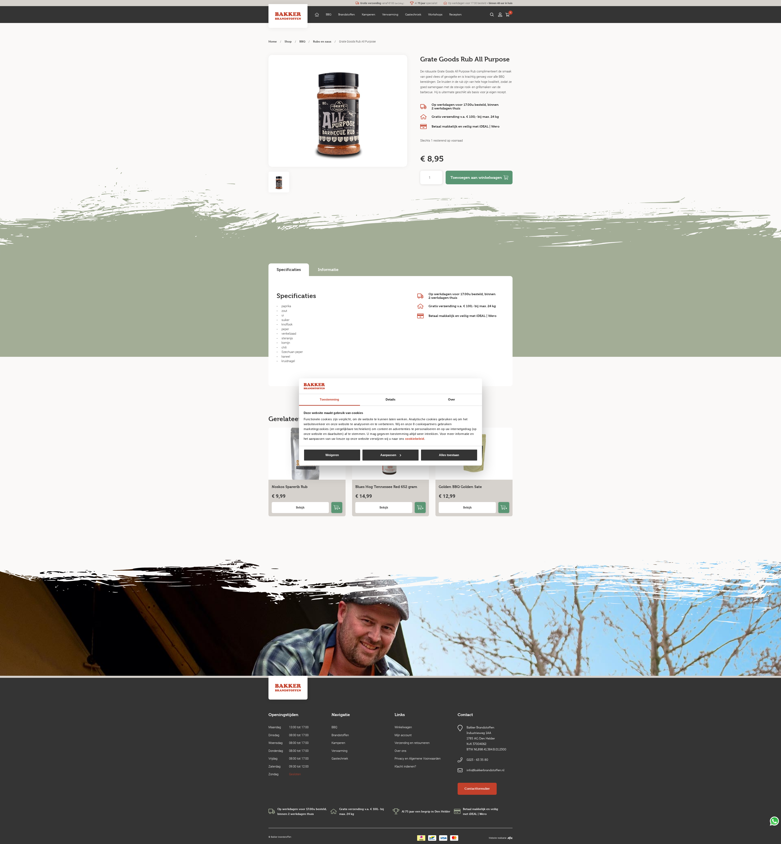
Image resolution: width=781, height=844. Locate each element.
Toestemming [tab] (329, 399)
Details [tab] (391, 399)
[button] (328, 14)
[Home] (317, 14)
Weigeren (332, 455)
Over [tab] (451, 399)
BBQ (302, 41)
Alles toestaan (449, 455)
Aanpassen (388, 455)
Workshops (435, 14)
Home (272, 41)
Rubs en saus (322, 41)
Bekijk (300, 507)
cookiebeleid (414, 438)
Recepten (455, 14)
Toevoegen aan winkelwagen (476, 177)
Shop (288, 41)
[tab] (288, 269)
